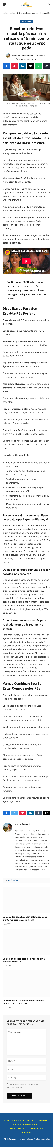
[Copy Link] (46, 66)
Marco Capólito (27, 55)
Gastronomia (26, 21)
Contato (26, 1132)
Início (5, 13)
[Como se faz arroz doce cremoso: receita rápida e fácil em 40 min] (26, 983)
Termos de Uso (35, 1128)
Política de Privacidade (25, 1124)
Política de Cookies (37, 1120)
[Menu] (4, 4)
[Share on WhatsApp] (38, 66)
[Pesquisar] (48, 4)
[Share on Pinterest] (14, 66)
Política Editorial (16, 1128)
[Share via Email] (30, 66)
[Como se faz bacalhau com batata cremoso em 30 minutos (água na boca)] (26, 900)
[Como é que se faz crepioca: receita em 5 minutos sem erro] (26, 942)
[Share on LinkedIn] (22, 66)
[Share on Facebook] (6, 66)
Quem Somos (18, 1120)
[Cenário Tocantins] (26, 4)
